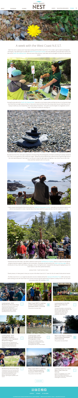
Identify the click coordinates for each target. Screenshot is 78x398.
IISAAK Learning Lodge (60, 263)
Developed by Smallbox (60, 396)
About (2, 8)
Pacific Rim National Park (19, 53)
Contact (32, 393)
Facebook (36, 390)
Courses (24, 8)
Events (53, 8)
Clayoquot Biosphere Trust (54, 277)
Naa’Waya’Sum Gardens (47, 261)
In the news (45, 393)
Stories (72, 8)
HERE (47, 280)
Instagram (33, 390)
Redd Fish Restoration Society (37, 51)
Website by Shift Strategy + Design (47, 396)
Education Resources (62, 8)
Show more (39, 381)
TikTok (42, 390)
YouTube (39, 390)
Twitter (45, 390)
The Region (13, 8)
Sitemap (38, 393)
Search (76, 8)
